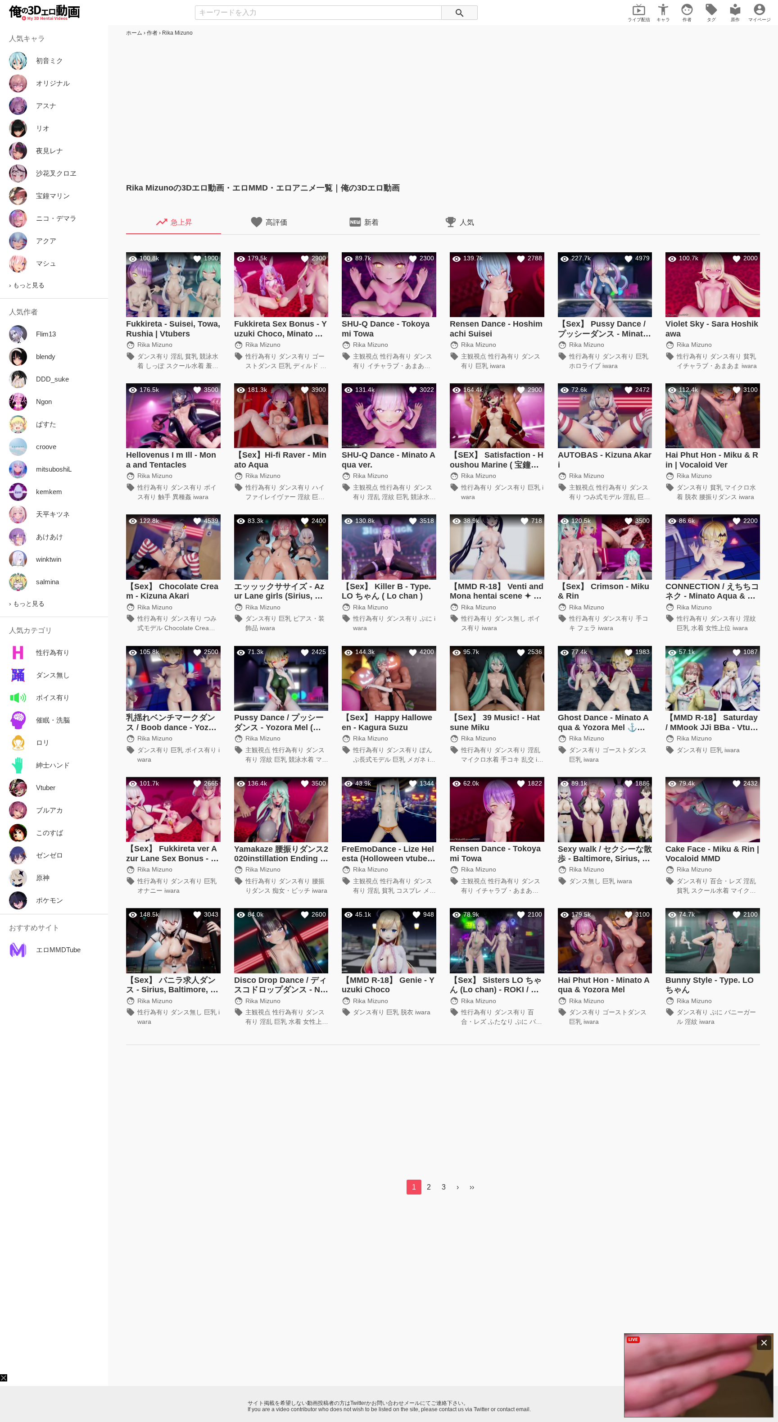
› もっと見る (27, 285)
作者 (152, 33)
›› (472, 1187)
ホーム (134, 33)
